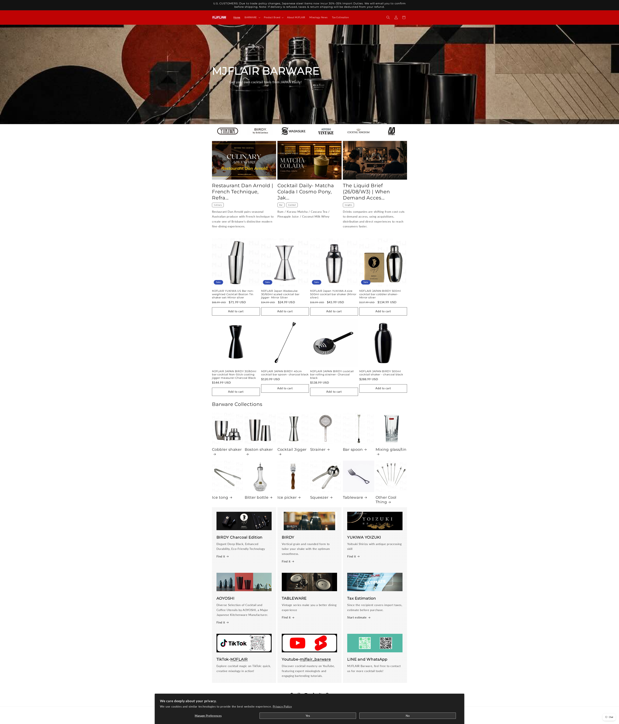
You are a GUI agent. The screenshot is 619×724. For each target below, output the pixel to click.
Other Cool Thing (386, 499)
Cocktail (292, 205)
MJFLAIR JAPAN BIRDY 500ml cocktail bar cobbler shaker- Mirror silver (380, 294)
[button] (252, 17)
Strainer (318, 449)
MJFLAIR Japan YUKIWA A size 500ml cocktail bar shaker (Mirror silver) (333, 294)
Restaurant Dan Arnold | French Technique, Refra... (242, 192)
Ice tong (220, 497)
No (408, 715)
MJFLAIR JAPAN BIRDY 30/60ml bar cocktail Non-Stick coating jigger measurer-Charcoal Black (234, 374)
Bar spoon (353, 449)
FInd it (286, 617)
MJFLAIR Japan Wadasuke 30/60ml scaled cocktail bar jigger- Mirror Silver (280, 294)
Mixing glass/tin (391, 449)
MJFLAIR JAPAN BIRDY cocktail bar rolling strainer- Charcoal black (332, 374)
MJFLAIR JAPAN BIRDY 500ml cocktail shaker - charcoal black (381, 373)
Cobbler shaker (227, 449)
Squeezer (319, 497)
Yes (308, 715)
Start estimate (357, 617)
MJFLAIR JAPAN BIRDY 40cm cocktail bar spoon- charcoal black (285, 373)
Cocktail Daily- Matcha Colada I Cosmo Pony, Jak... (305, 192)
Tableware (353, 497)
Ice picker (287, 497)
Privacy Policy (282, 706)
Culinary (218, 205)
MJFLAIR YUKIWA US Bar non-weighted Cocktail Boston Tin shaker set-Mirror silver (233, 294)
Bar (281, 205)
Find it (220, 556)
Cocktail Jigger (292, 449)
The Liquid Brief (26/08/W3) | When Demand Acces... (366, 192)
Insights (348, 205)
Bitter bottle (257, 497)
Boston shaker (259, 449)
